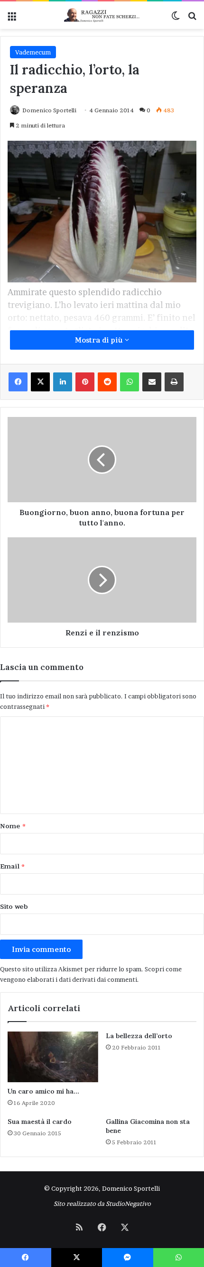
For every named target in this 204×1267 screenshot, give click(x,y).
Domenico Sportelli (49, 110)
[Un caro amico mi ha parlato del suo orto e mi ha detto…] (53, 1057)
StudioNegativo (128, 1203)
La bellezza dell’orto (139, 1036)
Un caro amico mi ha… (43, 1091)
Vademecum (33, 52)
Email (12, 866)
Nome (13, 826)
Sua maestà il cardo (40, 1121)
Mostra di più (100, 340)
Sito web (14, 906)
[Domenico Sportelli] (102, 15)
